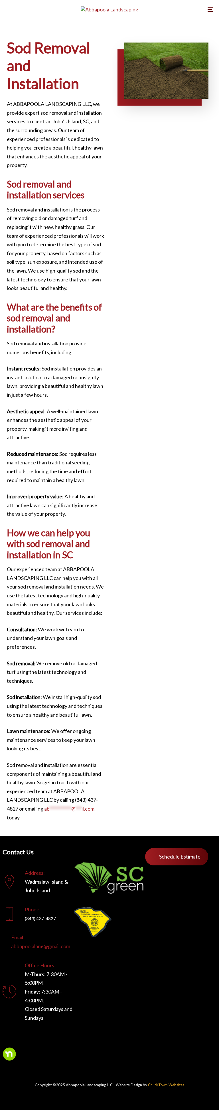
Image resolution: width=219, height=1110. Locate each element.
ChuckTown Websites (166, 1085)
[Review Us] (98, 852)
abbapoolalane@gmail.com (40, 946)
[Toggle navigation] (178, 9)
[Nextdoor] (9, 1054)
